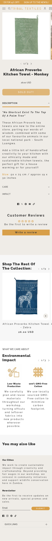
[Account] (45, 8)
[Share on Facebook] (18, 204)
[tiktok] (15, 515)
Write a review (26, 232)
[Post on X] (22, 204)
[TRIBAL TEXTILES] (26, 8)
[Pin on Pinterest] (25, 204)
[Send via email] (29, 204)
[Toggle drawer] (3, 8)
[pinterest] (11, 515)
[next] (31, 63)
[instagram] (7, 515)
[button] (26, 103)
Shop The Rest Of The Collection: (18, 266)
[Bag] (50, 8)
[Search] (9, 8)
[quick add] (45, 316)
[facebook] (3, 515)
